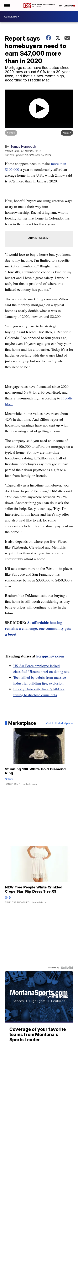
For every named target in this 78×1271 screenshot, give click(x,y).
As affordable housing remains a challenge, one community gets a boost (38, 628)
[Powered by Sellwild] (67, 967)
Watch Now (66, 5)
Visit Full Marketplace (59, 723)
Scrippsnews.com (50, 656)
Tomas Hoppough (23, 146)
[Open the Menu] (7, 5)
